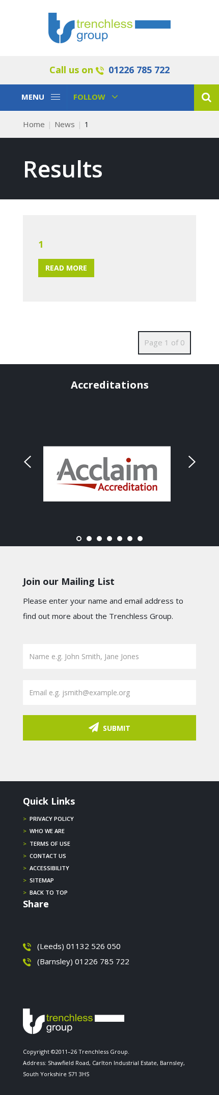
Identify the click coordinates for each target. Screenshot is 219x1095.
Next (190, 462)
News (64, 124)
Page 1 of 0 (164, 342)
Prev (28, 462)
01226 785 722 (139, 70)
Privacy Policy (52, 818)
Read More (66, 268)
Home (34, 124)
